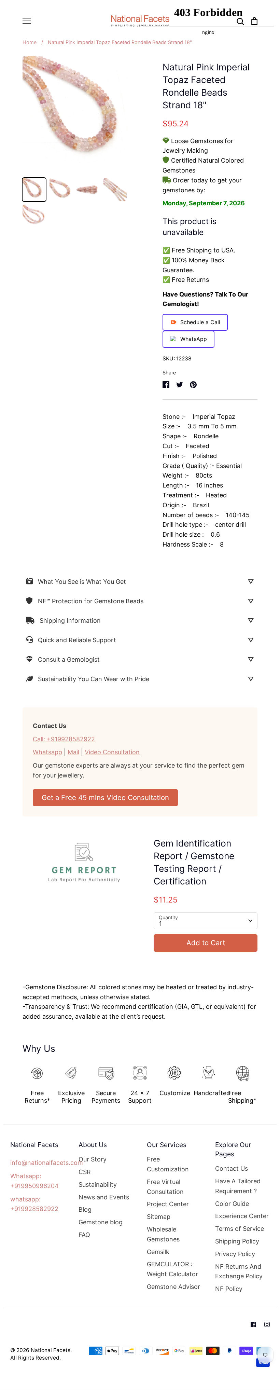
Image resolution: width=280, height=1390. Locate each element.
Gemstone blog (101, 1222)
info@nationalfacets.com (46, 1162)
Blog (85, 1209)
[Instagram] (267, 1324)
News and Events (104, 1197)
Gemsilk (158, 1251)
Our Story (93, 1159)
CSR (85, 1171)
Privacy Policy (235, 1253)
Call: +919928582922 (64, 739)
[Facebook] (253, 1324)
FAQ (84, 1234)
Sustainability (98, 1184)
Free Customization (168, 1164)
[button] (17, 1081)
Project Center (168, 1204)
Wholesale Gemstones (163, 1234)
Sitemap (158, 1216)
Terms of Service (239, 1228)
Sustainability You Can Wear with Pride (93, 679)
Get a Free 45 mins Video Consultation (105, 797)
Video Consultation (112, 752)
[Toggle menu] (26, 21)
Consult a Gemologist (69, 659)
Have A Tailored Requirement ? (238, 1186)
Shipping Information (70, 620)
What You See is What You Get (82, 581)
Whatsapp (47, 752)
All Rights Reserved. (35, 1357)
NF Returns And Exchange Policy (239, 1271)
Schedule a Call (200, 322)
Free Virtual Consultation (165, 1186)
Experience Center (242, 1216)
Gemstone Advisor (173, 1286)
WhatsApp (193, 338)
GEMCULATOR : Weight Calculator (172, 1269)
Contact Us (231, 1168)
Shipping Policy (237, 1241)
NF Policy (228, 1288)
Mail (73, 752)
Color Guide (232, 1203)
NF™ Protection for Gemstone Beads (90, 601)
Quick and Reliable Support (77, 640)
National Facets (50, 1350)
